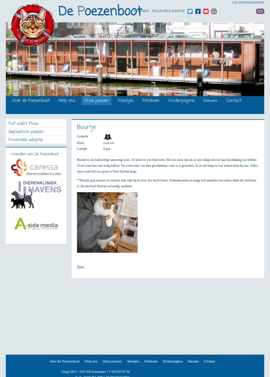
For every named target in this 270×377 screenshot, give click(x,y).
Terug (80, 267)
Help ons (67, 101)
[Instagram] (213, 3)
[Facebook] (198, 3)
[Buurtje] (110, 225)
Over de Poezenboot (31, 101)
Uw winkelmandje (248, 2)
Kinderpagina (181, 101)
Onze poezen (96, 101)
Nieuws (210, 101)
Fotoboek (151, 101)
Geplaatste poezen (26, 132)
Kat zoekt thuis (23, 124)
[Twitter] (190, 3)
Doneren (141, 3)
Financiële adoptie (168, 3)
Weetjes (126, 101)
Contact (233, 101)
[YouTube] (206, 3)
